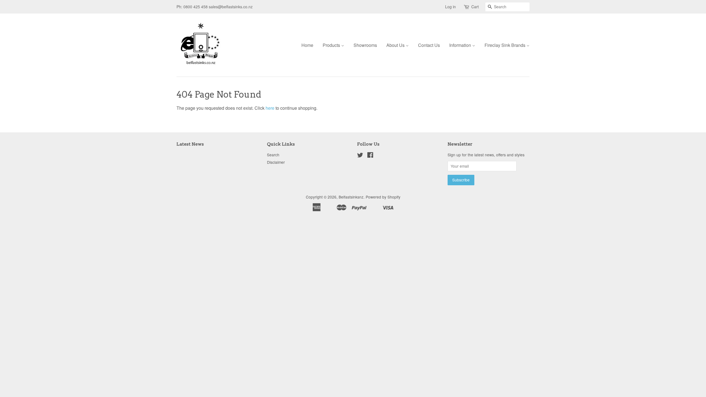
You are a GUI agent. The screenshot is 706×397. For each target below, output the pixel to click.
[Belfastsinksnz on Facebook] (370, 156)
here (270, 108)
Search (273, 154)
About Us (396, 45)
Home (307, 45)
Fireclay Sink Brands (505, 45)
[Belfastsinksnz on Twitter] (360, 156)
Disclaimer (276, 162)
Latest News (190, 144)
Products (332, 45)
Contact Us (429, 45)
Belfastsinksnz (351, 197)
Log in (450, 6)
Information (460, 45)
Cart (475, 6)
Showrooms (365, 45)
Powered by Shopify (383, 197)
